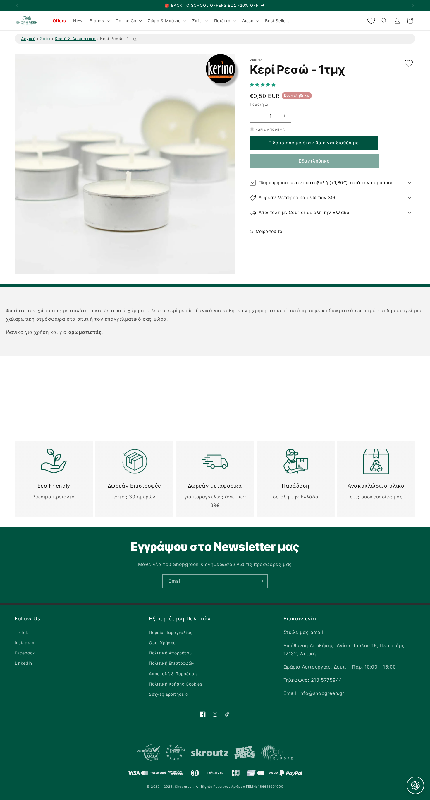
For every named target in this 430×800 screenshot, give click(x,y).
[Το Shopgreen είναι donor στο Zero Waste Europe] (277, 753)
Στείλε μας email (303, 632)
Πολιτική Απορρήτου (170, 652)
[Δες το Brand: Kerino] (220, 68)
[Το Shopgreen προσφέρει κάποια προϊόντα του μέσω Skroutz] (209, 754)
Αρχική (28, 38)
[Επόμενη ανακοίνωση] (413, 5)
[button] (263, 84)
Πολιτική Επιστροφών (171, 663)
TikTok (21, 632)
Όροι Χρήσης (162, 642)
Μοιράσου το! (270, 230)
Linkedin (23, 663)
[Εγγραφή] (260, 581)
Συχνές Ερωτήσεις (168, 694)
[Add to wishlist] (408, 64)
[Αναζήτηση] (384, 20)
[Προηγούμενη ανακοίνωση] (16, 5)
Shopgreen (184, 786)
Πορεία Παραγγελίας (170, 632)
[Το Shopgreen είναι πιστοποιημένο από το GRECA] (161, 753)
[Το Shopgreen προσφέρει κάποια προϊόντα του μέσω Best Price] (244, 754)
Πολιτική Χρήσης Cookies (175, 683)
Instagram (25, 642)
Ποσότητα (259, 104)
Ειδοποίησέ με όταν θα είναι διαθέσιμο (314, 143)
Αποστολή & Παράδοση (173, 673)
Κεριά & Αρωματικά (75, 38)
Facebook (25, 652)
